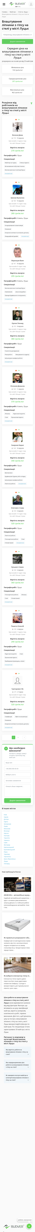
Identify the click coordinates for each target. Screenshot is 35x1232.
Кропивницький (9, 850)
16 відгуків (20, 263)
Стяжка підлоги (24, 163)
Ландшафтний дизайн (11, 236)
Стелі (6, 417)
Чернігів (7, 838)
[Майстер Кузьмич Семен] (17, 559)
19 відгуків (20, 138)
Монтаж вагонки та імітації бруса (15, 170)
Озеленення (8, 292)
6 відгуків (20, 511)
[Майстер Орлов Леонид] (17, 315)
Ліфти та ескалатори (21, 717)
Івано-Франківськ (10, 859)
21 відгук (20, 692)
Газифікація (8, 717)
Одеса (6, 822)
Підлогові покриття (19, 414)
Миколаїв (7, 829)
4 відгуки (20, 629)
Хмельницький (9, 847)
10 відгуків (20, 448)
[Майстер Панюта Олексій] (17, 618)
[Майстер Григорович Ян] (17, 681)
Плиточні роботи (10, 484)
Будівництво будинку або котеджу (15, 476)
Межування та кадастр (22, 354)
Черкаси (7, 840)
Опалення (8, 229)
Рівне (5, 852)
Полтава (6, 836)
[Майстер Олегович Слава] (17, 500)
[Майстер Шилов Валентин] (17, 189)
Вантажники (8, 473)
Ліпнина (7, 414)
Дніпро (6, 819)
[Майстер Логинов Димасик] (17, 378)
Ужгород (7, 864)
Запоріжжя (7, 824)
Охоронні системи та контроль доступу (17, 233)
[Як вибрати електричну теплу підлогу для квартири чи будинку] (17, 965)
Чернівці (7, 854)
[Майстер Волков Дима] (17, 127)
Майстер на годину (10, 163)
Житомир (7, 845)
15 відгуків (20, 201)
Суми (5, 842)
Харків (6, 817)
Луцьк (6, 861)
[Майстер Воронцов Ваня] (17, 252)
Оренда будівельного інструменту (15, 295)
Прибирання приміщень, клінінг (14, 661)
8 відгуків (20, 326)
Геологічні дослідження (12, 351)
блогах (18, 872)
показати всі (8, 173)
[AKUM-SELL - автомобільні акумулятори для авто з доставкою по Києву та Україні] (17, 884)
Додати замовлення (17, 41)
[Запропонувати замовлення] (19, 119)
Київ (5, 815)
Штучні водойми (20, 292)
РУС (19, 6)
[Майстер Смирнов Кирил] (17, 437)
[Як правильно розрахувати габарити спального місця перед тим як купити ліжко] (17, 924)
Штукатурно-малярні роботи (13, 358)
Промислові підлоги (17, 417)
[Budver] (17, 3)
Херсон (6, 833)
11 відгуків (20, 389)
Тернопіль (7, 856)
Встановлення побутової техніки (14, 166)
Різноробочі (8, 354)
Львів (6, 826)
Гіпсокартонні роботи (11, 539)
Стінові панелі (9, 543)
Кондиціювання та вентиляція (14, 225)
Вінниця (6, 831)
